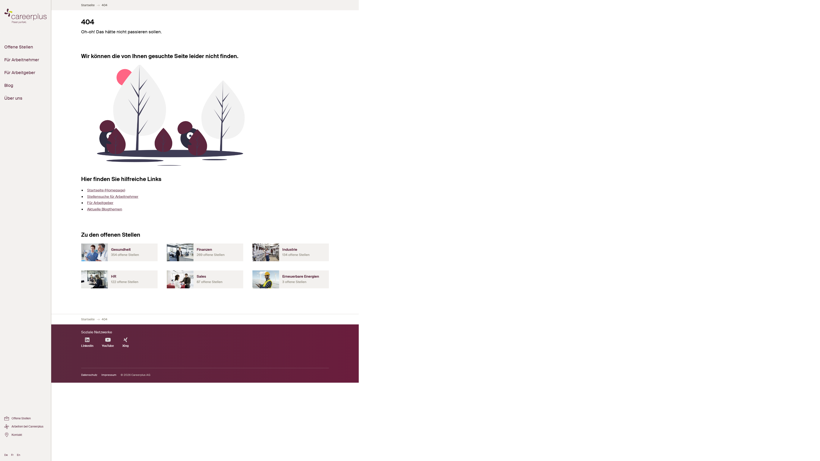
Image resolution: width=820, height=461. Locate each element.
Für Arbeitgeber (100, 202)
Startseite (88, 5)
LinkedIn (87, 346)
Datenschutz (89, 375)
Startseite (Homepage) (106, 190)
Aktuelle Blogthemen (104, 209)
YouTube (108, 346)
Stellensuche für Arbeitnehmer (112, 196)
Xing (125, 346)
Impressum (108, 375)
